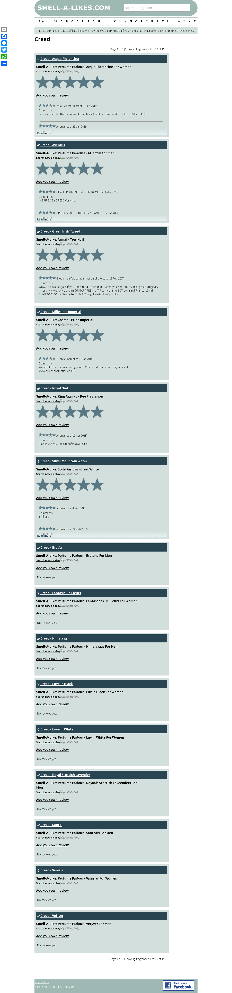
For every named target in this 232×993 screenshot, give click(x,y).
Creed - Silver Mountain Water (63, 461)
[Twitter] (4, 49)
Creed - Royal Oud (54, 388)
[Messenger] (4, 43)
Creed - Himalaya (53, 638)
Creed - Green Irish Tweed (60, 231)
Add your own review (52, 95)
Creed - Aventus (52, 145)
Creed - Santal (51, 824)
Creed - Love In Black (56, 683)
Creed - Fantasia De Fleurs (60, 593)
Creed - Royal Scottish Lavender (65, 774)
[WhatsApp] (4, 56)
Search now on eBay (48, 71)
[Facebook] (4, 36)
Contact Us (42, 982)
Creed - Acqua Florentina (59, 58)
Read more (44, 133)
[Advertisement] (184, 907)
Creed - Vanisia (51, 870)
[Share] (4, 63)
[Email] (4, 29)
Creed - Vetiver (51, 915)
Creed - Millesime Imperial (60, 311)
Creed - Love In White (56, 729)
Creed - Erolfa (51, 547)
